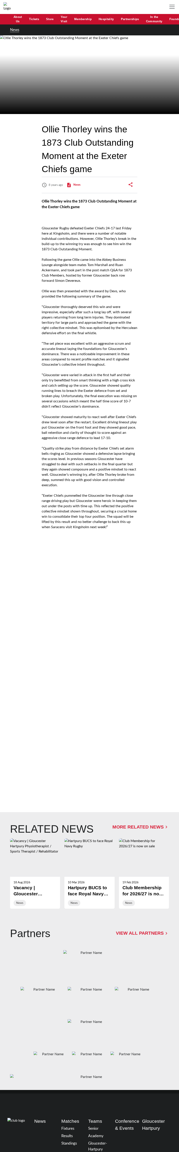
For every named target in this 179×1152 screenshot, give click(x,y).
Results (67, 1136)
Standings (69, 1143)
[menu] (173, 7)
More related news (138, 827)
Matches (70, 1121)
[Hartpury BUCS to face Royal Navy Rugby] (89, 873)
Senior (93, 1128)
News (14, 30)
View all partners (140, 933)
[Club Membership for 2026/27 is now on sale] (144, 873)
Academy (95, 1136)
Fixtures (67, 1128)
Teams (95, 1121)
